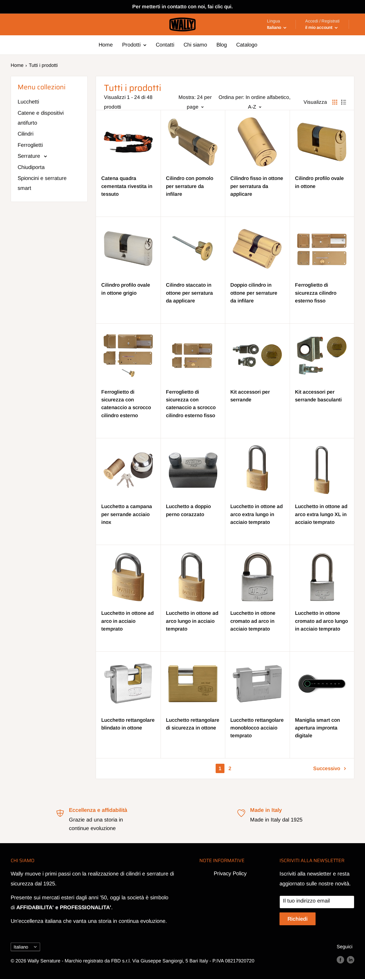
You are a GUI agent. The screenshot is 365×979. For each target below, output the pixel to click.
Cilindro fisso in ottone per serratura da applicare (256, 186)
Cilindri (25, 134)
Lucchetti (28, 102)
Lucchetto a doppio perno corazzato (188, 510)
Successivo (326, 768)
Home (106, 45)
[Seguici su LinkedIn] (350, 959)
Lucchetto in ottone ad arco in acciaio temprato (127, 621)
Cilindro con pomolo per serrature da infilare (189, 186)
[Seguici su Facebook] (340, 959)
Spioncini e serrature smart (42, 183)
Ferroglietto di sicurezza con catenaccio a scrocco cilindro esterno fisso (191, 403)
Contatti (165, 45)
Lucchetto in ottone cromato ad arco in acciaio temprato (252, 621)
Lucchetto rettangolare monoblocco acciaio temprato (257, 728)
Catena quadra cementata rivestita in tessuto (126, 186)
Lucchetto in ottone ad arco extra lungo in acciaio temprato (256, 514)
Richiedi (298, 919)
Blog (221, 45)
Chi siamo (195, 45)
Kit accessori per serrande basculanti (318, 395)
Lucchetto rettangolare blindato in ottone (128, 724)
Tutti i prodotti (43, 65)
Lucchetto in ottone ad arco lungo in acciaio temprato (192, 621)
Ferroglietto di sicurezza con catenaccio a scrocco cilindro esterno (126, 403)
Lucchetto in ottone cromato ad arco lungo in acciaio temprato (321, 621)
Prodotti (131, 45)
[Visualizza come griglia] (334, 102)
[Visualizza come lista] (343, 102)
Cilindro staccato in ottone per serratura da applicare (189, 293)
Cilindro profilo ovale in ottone (319, 182)
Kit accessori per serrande (250, 395)
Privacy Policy (230, 873)
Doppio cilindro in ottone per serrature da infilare (253, 293)
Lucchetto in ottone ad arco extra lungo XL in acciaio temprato (321, 514)
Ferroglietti (30, 145)
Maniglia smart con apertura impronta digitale (317, 728)
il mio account (319, 27)
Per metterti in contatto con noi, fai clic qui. (182, 6)
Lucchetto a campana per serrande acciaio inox (126, 514)
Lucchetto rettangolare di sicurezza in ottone (192, 724)
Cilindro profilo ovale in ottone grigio (125, 288)
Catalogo (246, 45)
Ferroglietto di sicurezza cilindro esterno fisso (315, 293)
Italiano (21, 947)
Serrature (30, 156)
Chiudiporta (31, 167)
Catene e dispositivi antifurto (41, 118)
